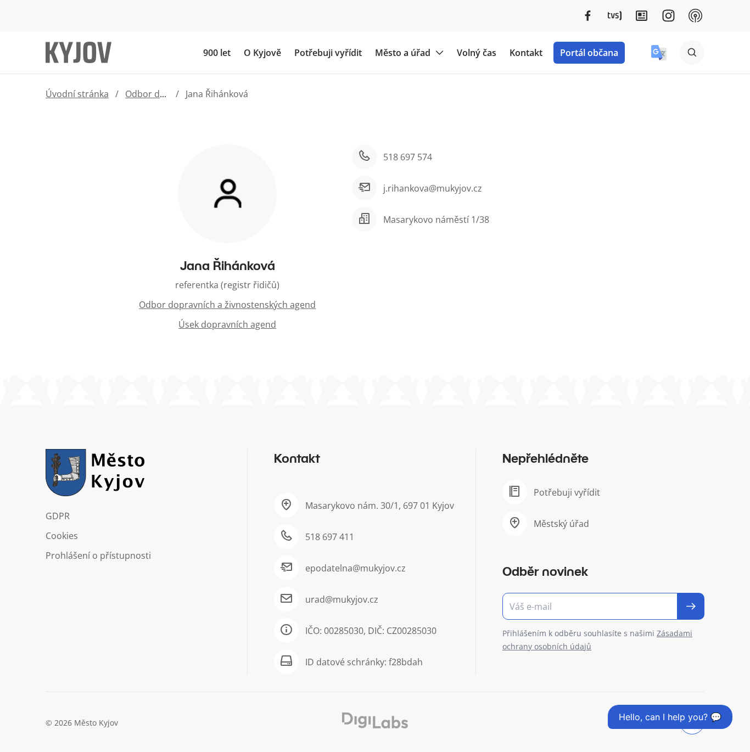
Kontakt (526, 53)
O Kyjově (262, 53)
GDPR (58, 516)
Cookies (62, 536)
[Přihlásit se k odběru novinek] (691, 606)
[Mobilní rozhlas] (695, 16)
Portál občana (589, 53)
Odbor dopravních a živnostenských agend (227, 305)
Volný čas (476, 53)
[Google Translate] (659, 52)
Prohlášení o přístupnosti (98, 555)
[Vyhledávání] (692, 52)
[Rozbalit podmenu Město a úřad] (439, 52)
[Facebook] (588, 16)
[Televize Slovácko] (615, 16)
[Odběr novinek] (603, 606)
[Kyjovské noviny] (642, 16)
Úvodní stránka (77, 94)
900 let (217, 53)
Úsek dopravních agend (227, 324)
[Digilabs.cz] (375, 720)
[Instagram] (668, 16)
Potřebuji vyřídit (328, 53)
